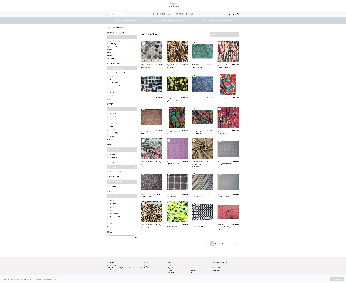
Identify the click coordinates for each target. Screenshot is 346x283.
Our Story (144, 266)
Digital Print (171, 268)
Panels (170, 270)
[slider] (108, 235)
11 (230, 243)
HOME (155, 14)
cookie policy (57, 279)
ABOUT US (189, 14)
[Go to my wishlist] (234, 14)
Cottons (170, 266)
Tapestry (193, 270)
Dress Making (111, 44)
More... (109, 99)
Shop (114, 27)
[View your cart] (237, 14)
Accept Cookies (337, 279)
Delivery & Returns (218, 268)
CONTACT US (178, 14)
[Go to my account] (230, 14)
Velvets (192, 272)
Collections (110, 55)
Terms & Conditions (218, 266)
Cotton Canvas (112, 52)
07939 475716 (112, 266)
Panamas (193, 266)
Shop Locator (145, 268)
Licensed (193, 268)
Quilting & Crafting (113, 47)
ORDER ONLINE (165, 14)
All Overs (171, 272)
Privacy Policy (216, 270)
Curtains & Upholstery (114, 41)
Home (109, 27)
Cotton (109, 49)
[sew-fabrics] (173, 5)
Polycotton (110, 58)
